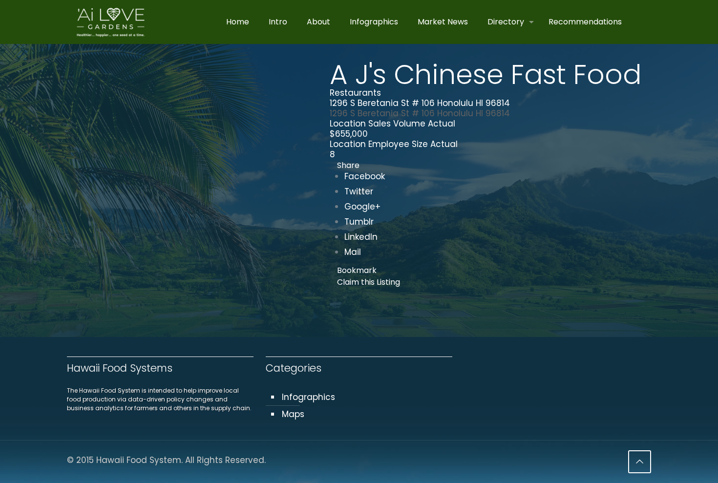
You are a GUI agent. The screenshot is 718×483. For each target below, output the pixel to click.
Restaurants (355, 93)
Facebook (364, 176)
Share (348, 165)
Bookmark (357, 270)
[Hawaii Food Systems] (111, 22)
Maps (293, 414)
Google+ (362, 206)
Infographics (308, 397)
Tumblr (359, 222)
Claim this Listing (368, 282)
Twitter (358, 191)
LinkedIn (361, 237)
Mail (352, 252)
